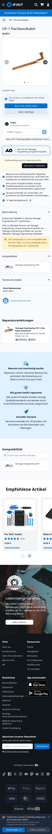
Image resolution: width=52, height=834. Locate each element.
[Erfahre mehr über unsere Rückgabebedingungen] (30, 200)
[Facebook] (9, 774)
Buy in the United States (26, 106)
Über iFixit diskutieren (12, 655)
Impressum (7, 687)
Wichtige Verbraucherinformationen (14, 715)
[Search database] (36, 4)
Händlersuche (33, 664)
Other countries (38, 829)
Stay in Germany (26, 112)
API (3, 664)
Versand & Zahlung (11, 709)
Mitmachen (32, 655)
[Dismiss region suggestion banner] (49, 817)
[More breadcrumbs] (4, 20)
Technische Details (12, 279)
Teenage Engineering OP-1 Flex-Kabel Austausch (30, 329)
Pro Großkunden (34, 660)
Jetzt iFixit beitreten (34, 165)
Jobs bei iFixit (8, 660)
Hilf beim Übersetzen (24, 765)
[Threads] (42, 774)
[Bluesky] (37, 774)
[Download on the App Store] (37, 684)
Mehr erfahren (19, 622)
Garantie (6, 705)
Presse (30, 647)
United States (12, 829)
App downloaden (36, 677)
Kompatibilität (9, 256)
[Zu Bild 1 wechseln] (24, 82)
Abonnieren (42, 746)
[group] (6, 62)
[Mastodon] (31, 774)
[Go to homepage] (16, 4)
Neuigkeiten (33, 651)
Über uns (6, 647)
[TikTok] (4, 774)
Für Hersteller (33, 669)
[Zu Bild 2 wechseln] (27, 82)
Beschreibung (9, 212)
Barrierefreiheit (9, 683)
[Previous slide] (22, 555)
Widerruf (6, 700)
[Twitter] (15, 774)
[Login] (48, 4)
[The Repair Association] (48, 774)
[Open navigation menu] (3, 4)
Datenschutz (8, 691)
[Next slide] (29, 555)
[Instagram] (20, 774)
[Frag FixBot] (44, 132)
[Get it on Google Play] (38, 693)
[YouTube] (26, 774)
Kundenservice (9, 651)
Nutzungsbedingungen (13, 696)
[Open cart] (42, 4)
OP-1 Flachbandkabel (19, 20)
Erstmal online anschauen (17, 751)
